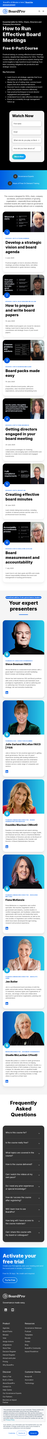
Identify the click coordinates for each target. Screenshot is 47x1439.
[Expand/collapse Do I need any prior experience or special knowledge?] (39, 1186)
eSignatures (7, 1345)
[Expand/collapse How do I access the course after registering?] (39, 1198)
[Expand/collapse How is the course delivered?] (39, 1165)
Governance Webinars (33, 1328)
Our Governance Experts (12, 1393)
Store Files (7, 1348)
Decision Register (9, 1351)
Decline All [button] (21, 1433)
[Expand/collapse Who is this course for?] (39, 1133)
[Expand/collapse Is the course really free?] (39, 1143)
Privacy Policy (10, 1420)
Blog (26, 1345)
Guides (27, 1341)
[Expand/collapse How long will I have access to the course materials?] (39, 1221)
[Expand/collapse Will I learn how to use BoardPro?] (39, 1210)
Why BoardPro (8, 1365)
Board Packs (7, 1331)
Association (29, 1380)
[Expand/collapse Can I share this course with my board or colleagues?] (39, 1233)
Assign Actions (8, 1341)
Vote (4, 1338)
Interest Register (9, 1355)
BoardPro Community (33, 1348)
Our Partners (7, 1397)
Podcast (28, 1331)
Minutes (6, 1335)
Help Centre (7, 1390)
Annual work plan (9, 1358)
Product (6, 1323)
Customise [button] (12, 1433)
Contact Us (7, 1387)
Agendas (6, 1328)
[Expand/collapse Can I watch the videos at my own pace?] (39, 1175)
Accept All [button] (33, 1433)
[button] (39, 11)
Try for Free (10, 1280)
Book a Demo (8, 1380)
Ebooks (28, 1338)
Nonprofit (28, 1376)
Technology (29, 1383)
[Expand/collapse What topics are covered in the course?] (39, 1153)
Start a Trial (7, 1376)
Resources (30, 1323)
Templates (29, 1335)
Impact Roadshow (31, 1351)
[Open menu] (43, 11)
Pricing (5, 1361)
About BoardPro (9, 1383)
